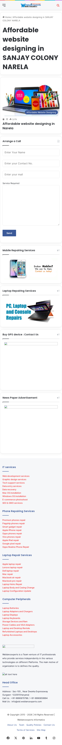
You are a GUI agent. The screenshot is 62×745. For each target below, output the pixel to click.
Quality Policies (33, 725)
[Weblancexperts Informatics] (31, 5)
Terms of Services (25, 730)
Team (21, 725)
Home (7, 17)
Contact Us (49, 725)
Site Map (41, 730)
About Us (12, 725)
